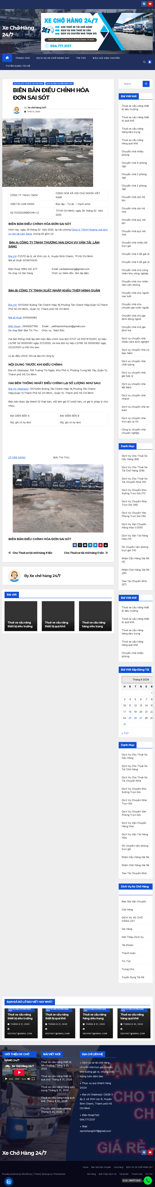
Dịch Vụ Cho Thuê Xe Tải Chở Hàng (28, 83)
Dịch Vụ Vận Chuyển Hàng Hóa (59, 83)
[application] (19, 1072)
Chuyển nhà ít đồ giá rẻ (136, 253)
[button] (144, 61)
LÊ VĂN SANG (17, 457)
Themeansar (59, 1174)
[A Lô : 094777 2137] (148, 1180)
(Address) (22, 388)
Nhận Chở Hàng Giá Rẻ (135, 569)
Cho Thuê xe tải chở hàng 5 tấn (84, 552)
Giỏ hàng (127, 928)
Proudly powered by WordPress (17, 1174)
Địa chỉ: (12, 304)
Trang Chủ (22, 58)
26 (135, 717)
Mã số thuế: (15, 317)
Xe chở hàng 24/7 (37, 107)
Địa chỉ (12, 256)
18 (130, 711)
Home (85, 1167)
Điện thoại (14, 326)
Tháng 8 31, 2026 (20, 1024)
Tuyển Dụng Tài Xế (18, 66)
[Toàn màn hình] (33, 1078)
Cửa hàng (127, 909)
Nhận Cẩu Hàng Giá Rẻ (135, 558)
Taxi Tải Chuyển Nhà (134, 581)
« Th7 (125, 733)
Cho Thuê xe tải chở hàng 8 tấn (32, 552)
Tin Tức (81, 58)
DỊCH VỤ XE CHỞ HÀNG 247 (52, 58)
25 (130, 717)
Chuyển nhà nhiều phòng (56, 1108)
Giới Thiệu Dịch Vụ (133, 937)
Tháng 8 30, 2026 (133, 1024)
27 (140, 717)
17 (124, 711)
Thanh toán (128, 953)
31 (124, 724)
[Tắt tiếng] (28, 1078)
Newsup (46, 1174)
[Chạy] (6, 1078)
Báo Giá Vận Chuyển (106, 58)
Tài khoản (127, 945)
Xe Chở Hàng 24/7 (24, 1153)
